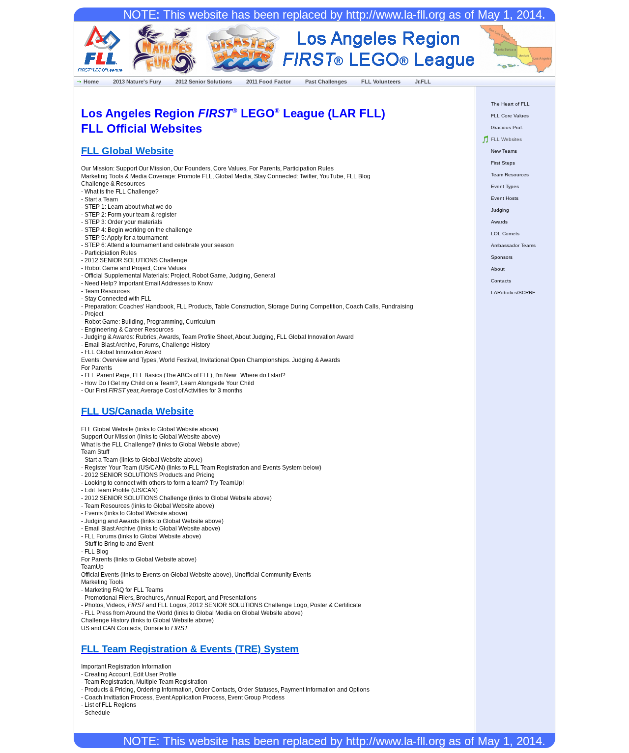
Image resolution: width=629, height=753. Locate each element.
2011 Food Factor (268, 81)
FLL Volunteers (380, 81)
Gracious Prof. (507, 127)
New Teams (504, 151)
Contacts (501, 280)
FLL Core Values (510, 115)
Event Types (505, 186)
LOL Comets (505, 233)
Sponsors (502, 257)
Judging (500, 210)
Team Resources (510, 174)
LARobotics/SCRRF (513, 292)
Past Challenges (326, 81)
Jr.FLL (423, 81)
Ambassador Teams (513, 245)
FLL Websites (506, 139)
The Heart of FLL (510, 104)
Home (91, 81)
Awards (499, 221)
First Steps (503, 163)
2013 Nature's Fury (137, 81)
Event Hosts (504, 198)
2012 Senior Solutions (203, 81)
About (498, 269)
